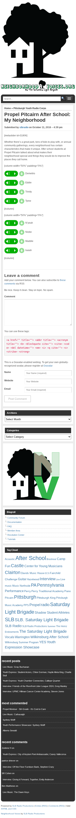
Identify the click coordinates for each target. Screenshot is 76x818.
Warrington (22, 637)
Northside (25, 585)
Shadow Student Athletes (52, 612)
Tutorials (11, 539)
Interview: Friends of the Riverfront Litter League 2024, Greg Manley (35, 686)
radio (45, 605)
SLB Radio (13, 626)
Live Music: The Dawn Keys (16, 792)
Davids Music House (32, 573)
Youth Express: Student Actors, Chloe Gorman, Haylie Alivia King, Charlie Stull (37, 674)
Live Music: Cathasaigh (14, 714)
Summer (52, 626)
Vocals (9, 637)
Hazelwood (33, 579)
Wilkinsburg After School (49, 637)
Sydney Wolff (9, 720)
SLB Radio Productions (34, 626)
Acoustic (10, 559)
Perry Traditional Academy (47, 591)
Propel (34, 605)
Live (58, 579)
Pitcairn (9, 597)
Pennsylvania (50, 585)
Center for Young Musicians (43, 566)
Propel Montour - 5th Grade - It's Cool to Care (24, 709)
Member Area (13, 530)
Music (15, 585)
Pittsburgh (25, 597)
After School (30, 558)
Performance (14, 591)
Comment (9, 296)
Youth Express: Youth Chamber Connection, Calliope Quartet (31, 681)
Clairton (12, 572)
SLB (9, 619)
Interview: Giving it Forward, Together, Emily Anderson (28, 779)
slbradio (23, 127)
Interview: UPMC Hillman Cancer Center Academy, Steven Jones (33, 691)
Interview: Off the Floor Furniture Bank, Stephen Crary (28, 767)
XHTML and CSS (8, 809)
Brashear (51, 559)
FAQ (9, 526)
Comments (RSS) (56, 806)
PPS (26, 605)
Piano (67, 591)
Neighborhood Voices (10, 814)
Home (7, 108)
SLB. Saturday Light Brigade (41, 619)
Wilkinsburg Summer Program (22, 642)
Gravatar (48, 365)
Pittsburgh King (46, 597)
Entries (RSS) (41, 806)
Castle (17, 565)
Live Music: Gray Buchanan (16, 667)
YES (42, 642)
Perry (27, 591)
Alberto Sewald (10, 730)
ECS (47, 573)
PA (33, 585)
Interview (47, 579)
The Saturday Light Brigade (43, 631)
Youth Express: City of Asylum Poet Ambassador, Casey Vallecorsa (34, 754)
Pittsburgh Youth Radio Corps (29, 108)
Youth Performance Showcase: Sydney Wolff (24, 725)
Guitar (22, 579)
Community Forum (16, 518)
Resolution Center (15, 535)
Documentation (14, 522)
